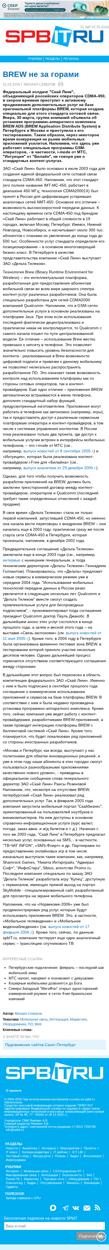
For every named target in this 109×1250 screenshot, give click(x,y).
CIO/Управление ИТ (67, 1171)
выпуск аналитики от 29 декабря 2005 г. (59, 468)
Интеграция (58, 1019)
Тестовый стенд (17, 1156)
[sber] (54, 9)
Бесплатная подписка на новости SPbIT (40, 1218)
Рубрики (35, 58)
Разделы (53, 58)
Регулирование (51, 1183)
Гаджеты (12, 1186)
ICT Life (77, 1152)
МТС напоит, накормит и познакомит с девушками (51, 978)
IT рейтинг (60, 1152)
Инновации (91, 1183)
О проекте (14, 1090)
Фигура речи (42, 1156)
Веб (89, 1175)
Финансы (73, 1183)
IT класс (12, 1152)
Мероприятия (69, 1148)
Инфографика (16, 1160)
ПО (30, 1024)
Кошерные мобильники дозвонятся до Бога (45, 983)
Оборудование (14, 1024)
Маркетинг (78, 1019)
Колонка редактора (35, 1152)
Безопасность (72, 1175)
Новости (12, 1148)
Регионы (71, 58)
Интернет (12, 1171)
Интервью (49, 1148)
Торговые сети (53, 1179)
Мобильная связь (34, 1019)
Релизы (60, 1156)
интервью (11, 560)
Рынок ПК (13, 1179)
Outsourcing (14, 1183)
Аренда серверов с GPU (23, 1198)
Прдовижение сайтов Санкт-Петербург (40, 1044)
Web (38, 1024)
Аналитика (29, 1148)
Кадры (31, 1183)
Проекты (90, 1148)
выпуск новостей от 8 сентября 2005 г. (58, 451)
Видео (74, 1156)
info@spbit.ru (15, 1129)
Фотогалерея (92, 1156)
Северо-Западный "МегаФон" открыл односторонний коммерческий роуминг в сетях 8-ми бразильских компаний (53, 993)
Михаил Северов (39, 84)
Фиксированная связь (21, 1175)
